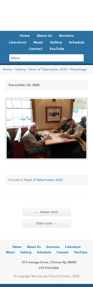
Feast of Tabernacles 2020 (48, 69)
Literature (17, 42)
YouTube (56, 48)
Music (38, 42)
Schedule (76, 42)
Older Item (46, 223)
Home (25, 35)
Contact (35, 48)
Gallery (56, 42)
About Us (44, 35)
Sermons (66, 35)
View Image (78, 69)
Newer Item (46, 211)
